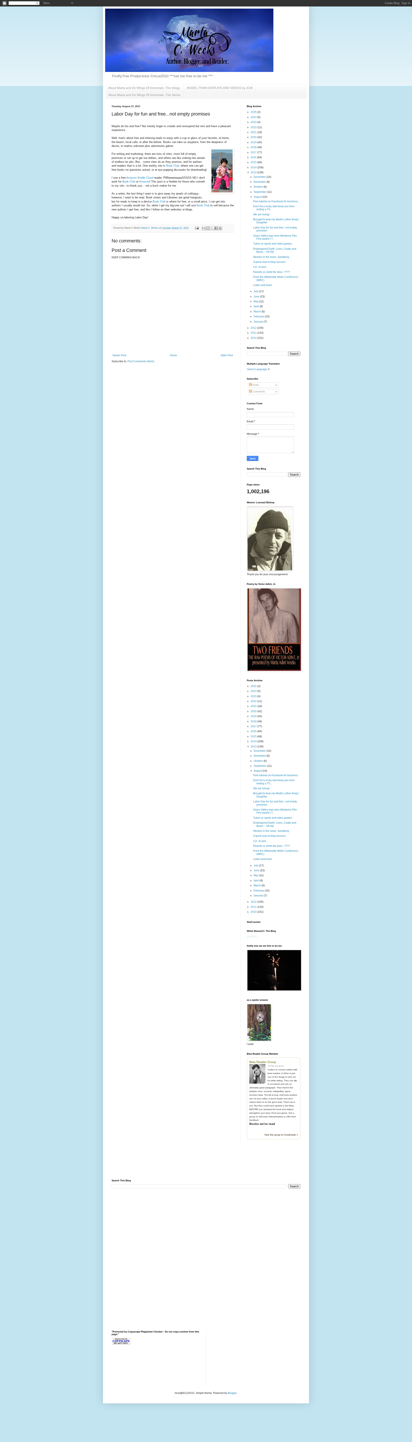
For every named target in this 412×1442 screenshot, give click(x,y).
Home (173, 355)
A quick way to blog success (269, 261)
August (258, 196)
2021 (254, 132)
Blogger (232, 1393)
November (260, 181)
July (256, 291)
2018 (254, 147)
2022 (254, 127)
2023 (254, 122)
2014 (254, 167)
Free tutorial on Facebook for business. (275, 201)
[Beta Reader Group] (258, 1074)
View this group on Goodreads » (281, 1134)
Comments (258, 391)
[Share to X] (212, 228)
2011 (254, 332)
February (259, 316)
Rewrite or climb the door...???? (271, 272)
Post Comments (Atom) (140, 361)
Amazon (144, 181)
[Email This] (204, 228)
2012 (254, 327)
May (256, 301)
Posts (255, 384)
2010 (254, 337)
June (257, 296)
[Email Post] (197, 228)
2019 (254, 142)
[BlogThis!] (208, 228)
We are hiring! (261, 214)
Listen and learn (262, 285)
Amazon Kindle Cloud (139, 177)
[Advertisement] (162, 1165)
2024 (254, 117)
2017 (254, 152)
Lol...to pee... (260, 266)
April (257, 306)
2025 (254, 112)
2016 (254, 157)
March (258, 311)
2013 (254, 172)
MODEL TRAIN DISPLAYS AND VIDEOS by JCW (220, 88)
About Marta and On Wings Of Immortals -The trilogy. (144, 88)
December (260, 176)
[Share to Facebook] (216, 228)
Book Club (172, 165)
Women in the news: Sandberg (271, 257)
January (259, 321)
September (260, 191)
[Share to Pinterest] (220, 228)
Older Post (227, 355)
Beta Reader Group (262, 1062)
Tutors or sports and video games (272, 243)
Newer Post (119, 355)
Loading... (252, 936)
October (259, 186)
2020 (254, 137)
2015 (254, 162)
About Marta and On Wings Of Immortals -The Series (144, 95)
